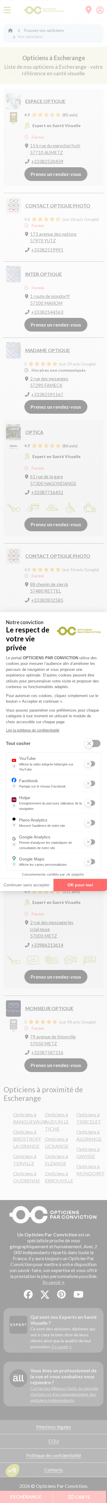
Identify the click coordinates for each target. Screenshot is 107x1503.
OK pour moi (80, 884)
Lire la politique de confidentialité (32, 730)
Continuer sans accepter (27, 884)
